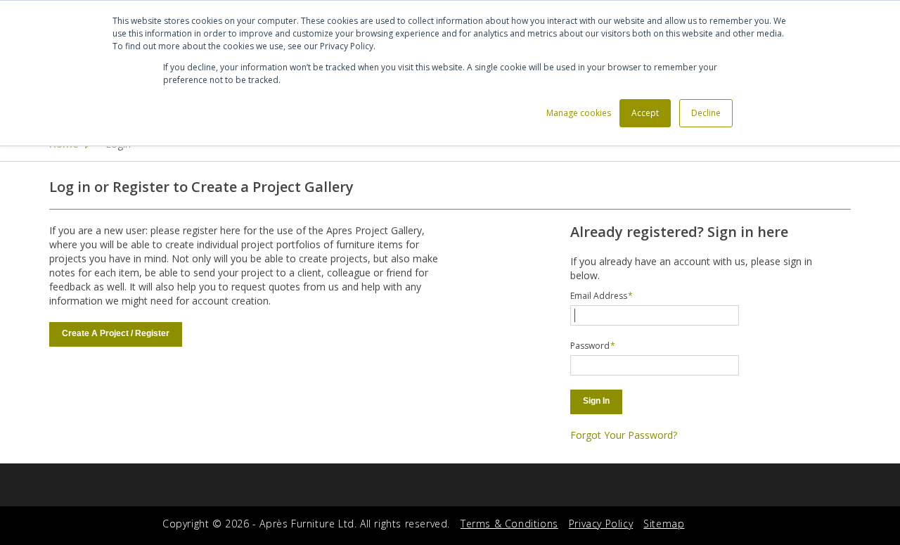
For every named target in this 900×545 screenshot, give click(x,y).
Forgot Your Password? (623, 435)
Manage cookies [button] (578, 113)
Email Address (598, 296)
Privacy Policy (601, 523)
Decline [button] (706, 113)
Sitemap (663, 523)
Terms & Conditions (509, 523)
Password (590, 346)
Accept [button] (645, 113)
